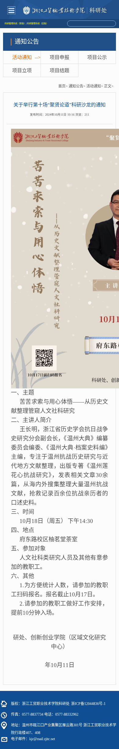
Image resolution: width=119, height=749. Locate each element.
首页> (63, 86)
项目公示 (97, 57)
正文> (109, 86)
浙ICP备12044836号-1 (88, 704)
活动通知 (22, 57)
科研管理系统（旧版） (37, 23)
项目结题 (59, 70)
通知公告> (77, 86)
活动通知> (94, 86)
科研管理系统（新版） (15, 23)
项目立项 (22, 70)
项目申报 (59, 57)
